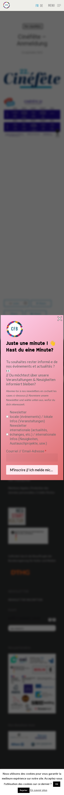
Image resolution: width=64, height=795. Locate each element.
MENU (51, 5)
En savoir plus (38, 790)
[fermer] (60, 319)
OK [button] (56, 784)
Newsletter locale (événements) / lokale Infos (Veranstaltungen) (31, 416)
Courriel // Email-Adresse (25, 451)
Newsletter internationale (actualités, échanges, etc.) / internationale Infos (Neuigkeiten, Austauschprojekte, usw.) (33, 434)
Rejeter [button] (23, 790)
